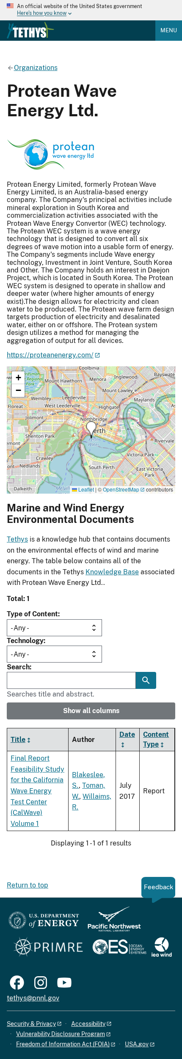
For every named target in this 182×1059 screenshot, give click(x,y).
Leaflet (85, 489)
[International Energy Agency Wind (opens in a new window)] (162, 947)
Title (18, 740)
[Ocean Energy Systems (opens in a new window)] (120, 947)
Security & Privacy (31, 1023)
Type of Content (32, 614)
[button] (91, 429)
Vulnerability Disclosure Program (60, 1034)
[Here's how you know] (91, 10)
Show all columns (91, 711)
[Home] (30, 30)
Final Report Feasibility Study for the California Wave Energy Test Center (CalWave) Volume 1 (37, 791)
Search (18, 667)
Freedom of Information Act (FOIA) (63, 1044)
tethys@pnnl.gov (33, 998)
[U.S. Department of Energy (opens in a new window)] (44, 923)
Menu (168, 30)
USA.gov (137, 1044)
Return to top (27, 885)
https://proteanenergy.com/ (50, 355)
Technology (25, 641)
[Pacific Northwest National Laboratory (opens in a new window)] (111, 923)
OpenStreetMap (121, 489)
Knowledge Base (112, 572)
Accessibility (88, 1023)
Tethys (17, 539)
